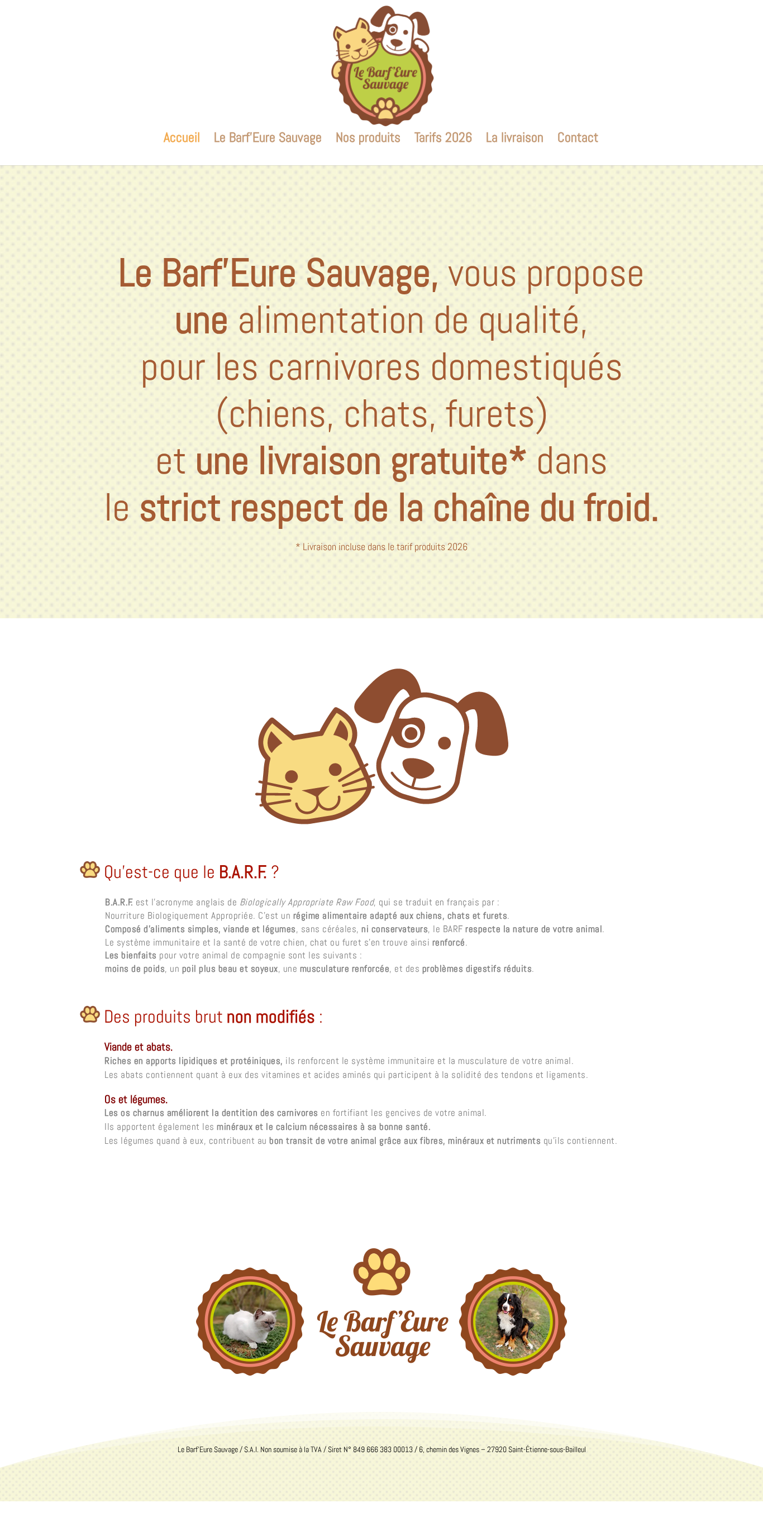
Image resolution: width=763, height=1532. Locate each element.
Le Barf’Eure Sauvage (268, 139)
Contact (577, 139)
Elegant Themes (132, 1516)
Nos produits (368, 139)
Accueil (182, 139)
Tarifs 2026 (443, 139)
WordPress (212, 1516)
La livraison (514, 139)
